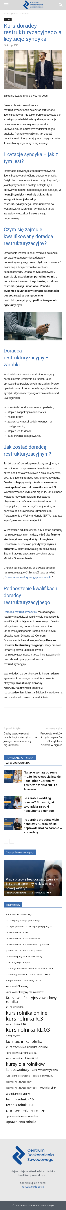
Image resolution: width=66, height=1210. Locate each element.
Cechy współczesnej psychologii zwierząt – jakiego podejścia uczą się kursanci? (17, 739)
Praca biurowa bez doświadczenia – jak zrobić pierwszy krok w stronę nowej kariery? (32, 883)
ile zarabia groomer (33, 950)
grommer (44, 944)
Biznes (25, 13)
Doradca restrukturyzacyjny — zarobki (28, 577)
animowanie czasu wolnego (19, 914)
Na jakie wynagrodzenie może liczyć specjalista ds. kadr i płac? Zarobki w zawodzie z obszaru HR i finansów (42, 781)
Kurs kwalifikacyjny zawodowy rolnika (31, 999)
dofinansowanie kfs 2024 (17, 932)
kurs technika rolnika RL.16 (22, 1058)
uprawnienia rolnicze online (22, 1116)
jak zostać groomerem (16, 974)
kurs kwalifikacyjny (17, 986)
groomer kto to (13, 950)
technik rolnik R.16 (20, 1099)
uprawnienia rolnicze (25, 1110)
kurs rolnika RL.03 (28, 1030)
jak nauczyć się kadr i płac (18, 962)
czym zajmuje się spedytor (39, 926)
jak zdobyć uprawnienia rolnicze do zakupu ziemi (30, 968)
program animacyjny (43, 1076)
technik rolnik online (18, 1093)
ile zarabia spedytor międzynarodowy (24, 956)
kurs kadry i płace (32, 980)
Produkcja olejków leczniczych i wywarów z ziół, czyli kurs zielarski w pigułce (48, 739)
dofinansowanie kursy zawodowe (21, 944)
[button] (61, 5)
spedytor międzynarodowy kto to (22, 1088)
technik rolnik (48, 1087)
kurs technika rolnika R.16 (21, 1052)
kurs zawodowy (17, 1070)
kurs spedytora (13, 1035)
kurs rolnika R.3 (24, 1018)
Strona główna (11, 13)
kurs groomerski (13, 980)
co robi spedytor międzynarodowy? (23, 920)
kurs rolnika (15, 1007)
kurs (47, 974)
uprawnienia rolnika (21, 1122)
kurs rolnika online (26, 1013)
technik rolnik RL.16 (20, 1105)
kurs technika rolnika (24, 1041)
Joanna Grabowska (16, 892)
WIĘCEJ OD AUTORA (18, 762)
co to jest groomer (15, 926)
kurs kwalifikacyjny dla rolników (24, 992)
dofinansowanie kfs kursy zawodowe (23, 938)
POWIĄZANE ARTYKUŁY (20, 757)
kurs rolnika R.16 (16, 1024)
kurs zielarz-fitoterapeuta (18, 1076)
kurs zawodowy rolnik (45, 1070)
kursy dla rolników (25, 1064)
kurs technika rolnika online (27, 1047)
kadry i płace (36, 974)
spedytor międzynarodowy (18, 1082)
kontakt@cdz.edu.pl (33, 1186)
